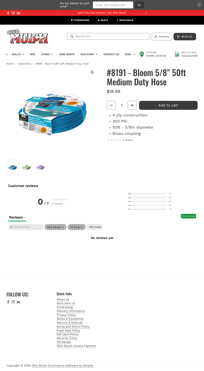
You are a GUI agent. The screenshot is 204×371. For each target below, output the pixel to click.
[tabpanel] (102, 247)
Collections (24, 63)
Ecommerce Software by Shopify (70, 365)
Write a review (188, 216)
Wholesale (64, 342)
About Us (63, 299)
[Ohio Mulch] (27, 36)
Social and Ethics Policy (73, 326)
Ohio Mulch (39, 365)
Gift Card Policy (67, 334)
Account (164, 36)
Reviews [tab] (17, 217)
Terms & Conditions (70, 318)
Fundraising (65, 307)
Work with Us (66, 303)
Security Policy (67, 338)
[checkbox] (95, 227)
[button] (198, 4)
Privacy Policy (66, 315)
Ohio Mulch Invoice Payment (76, 346)
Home (10, 63)
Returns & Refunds (70, 322)
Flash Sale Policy (68, 330)
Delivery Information (71, 311)
